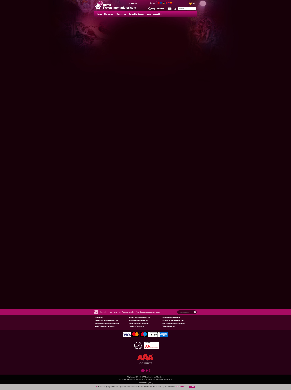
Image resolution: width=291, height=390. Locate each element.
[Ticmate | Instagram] (148, 370)
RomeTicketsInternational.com (133, 379)
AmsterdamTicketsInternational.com (107, 323)
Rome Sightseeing (136, 14)
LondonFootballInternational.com (173, 320)
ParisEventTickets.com (136, 326)
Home (99, 14)
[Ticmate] (131, 4)
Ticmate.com (99, 317)
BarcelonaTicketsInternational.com (106, 320)
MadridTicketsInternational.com (105, 326)
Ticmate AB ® (167, 379)
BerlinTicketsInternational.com (138, 320)
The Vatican (109, 14)
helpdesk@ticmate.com (157, 377)
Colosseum (121, 14)
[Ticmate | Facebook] (143, 370)
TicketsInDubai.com (168, 326)
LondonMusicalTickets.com (171, 317)
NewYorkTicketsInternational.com (140, 317)
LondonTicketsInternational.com (139, 323)
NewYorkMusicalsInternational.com (173, 323)
